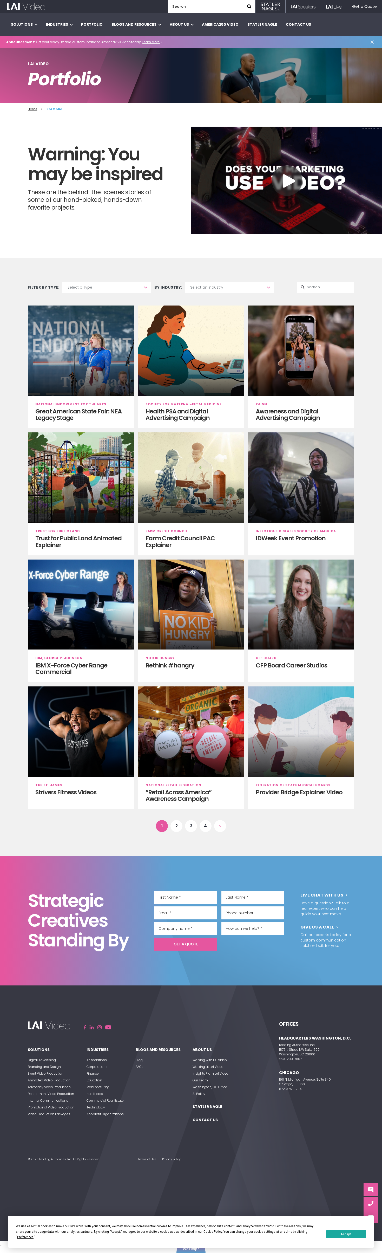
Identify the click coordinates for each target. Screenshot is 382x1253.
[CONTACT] (371, 1203)
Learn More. (151, 42)
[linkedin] (92, 1027)
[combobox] (106, 287)
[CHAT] (371, 1189)
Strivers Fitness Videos (65, 792)
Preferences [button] (25, 1237)
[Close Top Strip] (373, 42)
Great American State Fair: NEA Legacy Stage (78, 414)
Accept (346, 1234)
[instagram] (99, 1027)
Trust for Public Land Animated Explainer (78, 541)
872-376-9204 (290, 1089)
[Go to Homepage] (26, 6)
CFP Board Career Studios (291, 665)
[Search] (249, 6)
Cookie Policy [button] (212, 1231)
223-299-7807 (290, 1059)
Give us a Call (317, 927)
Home (32, 109)
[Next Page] (220, 826)
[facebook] (85, 1027)
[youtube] (108, 1027)
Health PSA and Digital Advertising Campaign (178, 414)
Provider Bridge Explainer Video (299, 792)
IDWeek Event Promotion (291, 538)
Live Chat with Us (321, 895)
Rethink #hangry (170, 665)
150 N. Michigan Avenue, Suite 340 (305, 1079)
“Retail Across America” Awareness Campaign (179, 795)
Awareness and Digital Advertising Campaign (288, 414)
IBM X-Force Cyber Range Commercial (71, 668)
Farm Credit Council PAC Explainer (180, 541)
